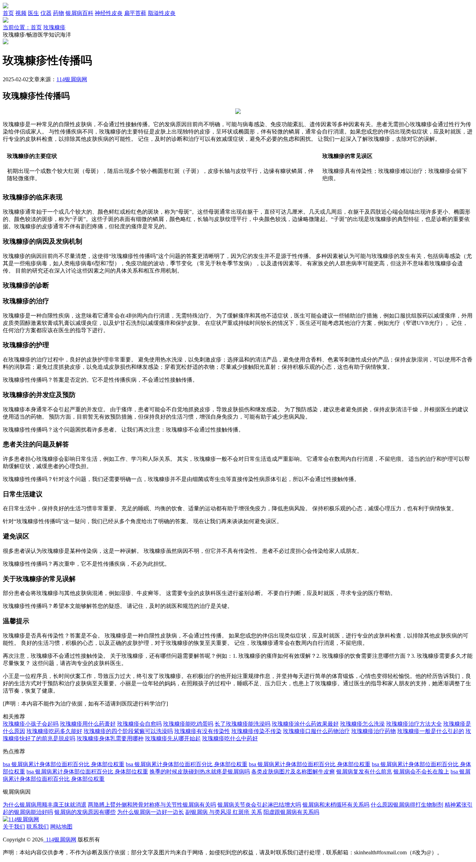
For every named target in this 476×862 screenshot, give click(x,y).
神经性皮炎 (109, 13)
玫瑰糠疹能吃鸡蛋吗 (188, 724)
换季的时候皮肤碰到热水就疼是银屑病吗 (199, 772)
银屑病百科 (79, 13)
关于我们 (14, 827)
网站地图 (61, 827)
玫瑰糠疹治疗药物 (373, 731)
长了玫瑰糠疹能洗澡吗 (242, 724)
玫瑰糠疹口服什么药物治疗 (316, 731)
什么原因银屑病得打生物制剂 (407, 805)
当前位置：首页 (22, 27)
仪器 (46, 13)
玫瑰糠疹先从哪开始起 (173, 738)
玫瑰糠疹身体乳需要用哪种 (110, 738)
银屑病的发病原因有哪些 (85, 812)
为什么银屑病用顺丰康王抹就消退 (44, 805)
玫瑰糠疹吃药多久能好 (54, 731)
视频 (20, 13)
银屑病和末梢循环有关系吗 (335, 805)
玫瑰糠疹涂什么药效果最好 (305, 724)
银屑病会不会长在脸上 (421, 772)
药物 (58, 13)
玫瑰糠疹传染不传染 (256, 731)
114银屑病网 (71, 79)
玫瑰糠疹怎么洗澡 (362, 724)
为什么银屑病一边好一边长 (150, 812)
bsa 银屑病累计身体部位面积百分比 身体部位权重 (63, 764)
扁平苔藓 (135, 13)
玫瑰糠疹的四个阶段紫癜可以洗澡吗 (128, 731)
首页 (8, 13)
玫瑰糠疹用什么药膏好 (88, 724)
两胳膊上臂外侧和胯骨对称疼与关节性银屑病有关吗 (152, 805)
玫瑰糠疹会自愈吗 (139, 724)
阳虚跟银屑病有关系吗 (291, 812)
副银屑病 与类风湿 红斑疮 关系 (223, 812)
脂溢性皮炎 (162, 13)
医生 (33, 13)
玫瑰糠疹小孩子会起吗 (31, 724)
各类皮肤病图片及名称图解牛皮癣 (293, 772)
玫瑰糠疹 (54, 27)
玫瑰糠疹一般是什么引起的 (430, 731)
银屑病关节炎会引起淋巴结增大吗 (259, 805)
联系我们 (37, 827)
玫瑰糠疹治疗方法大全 (414, 724)
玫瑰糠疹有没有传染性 (202, 731)
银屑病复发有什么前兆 (364, 772)
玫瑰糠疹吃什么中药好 (230, 738)
